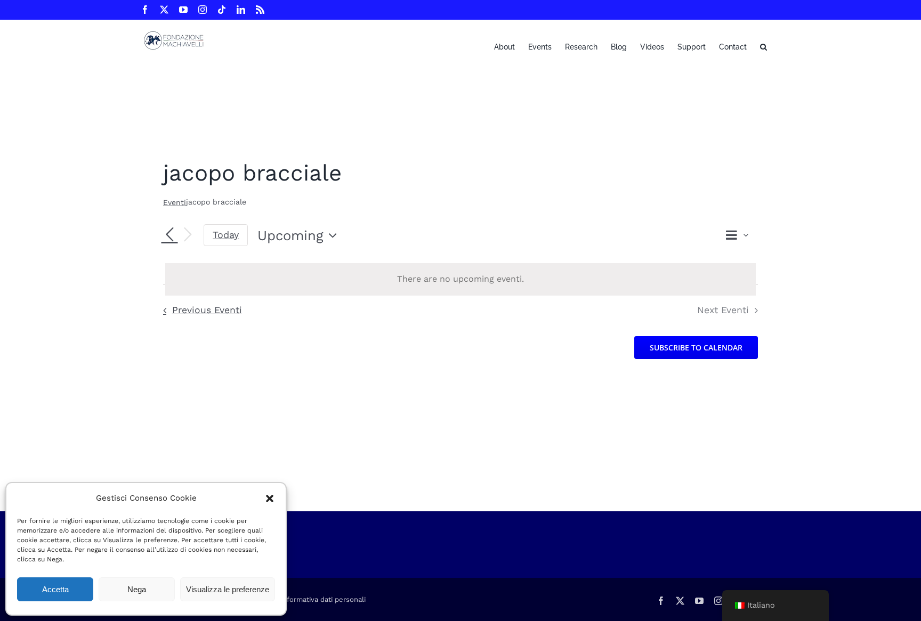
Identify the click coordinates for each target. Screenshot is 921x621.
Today (226, 234)
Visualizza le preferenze (227, 589)
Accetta (55, 589)
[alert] (460, 279)
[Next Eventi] (187, 235)
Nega (136, 589)
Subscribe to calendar (696, 347)
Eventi (174, 202)
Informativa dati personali (323, 599)
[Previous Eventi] (169, 234)
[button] (269, 498)
